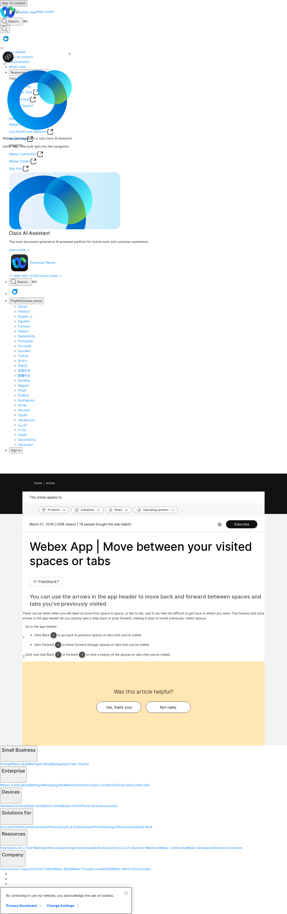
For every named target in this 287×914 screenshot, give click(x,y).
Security (126, 785)
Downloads (8, 848)
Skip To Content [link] (13, 3)
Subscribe (241, 524)
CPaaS (115, 785)
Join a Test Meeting (30, 848)
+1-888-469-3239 (23, 276)
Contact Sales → (49, 276)
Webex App (18, 764)
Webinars (71, 785)
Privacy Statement (21, 905)
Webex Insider (19, 161)
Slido (61, 785)
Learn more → (19, 250)
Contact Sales (43, 869)
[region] (66, 900)
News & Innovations (228, 848)
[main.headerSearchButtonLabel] (5, 29)
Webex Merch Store (125, 869)
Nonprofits (114, 827)
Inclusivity (109, 848)
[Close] (126, 893)
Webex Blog (61, 869)
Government (39, 827)
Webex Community (172, 848)
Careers (145, 869)
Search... (14, 21)
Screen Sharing (77, 764)
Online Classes (55, 848)
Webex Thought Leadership (90, 869)
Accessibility (93, 848)
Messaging (58, 764)
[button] (6, 39)
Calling (45, 764)
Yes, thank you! (119, 707)
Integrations (75, 848)
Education (7, 827)
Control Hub (141, 785)
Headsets (7, 806)
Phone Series (90, 806)
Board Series (71, 806)
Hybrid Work (143, 827)
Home (38, 483)
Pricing (5, 764)
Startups (128, 827)
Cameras (20, 806)
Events (83, 785)
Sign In (16, 450)
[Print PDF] (219, 524)
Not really (168, 707)
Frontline (100, 827)
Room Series (53, 806)
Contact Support (20, 869)
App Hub (15, 168)
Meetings (34, 764)
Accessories (108, 806)
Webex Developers (200, 848)
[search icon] (5, 21)
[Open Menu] (2, 48)
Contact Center (99, 785)
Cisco (4, 869)
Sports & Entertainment (77, 827)
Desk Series (35, 806)
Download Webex (43, 262)
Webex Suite (9, 785)
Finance (54, 827)
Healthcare (22, 827)
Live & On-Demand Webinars (137, 848)
